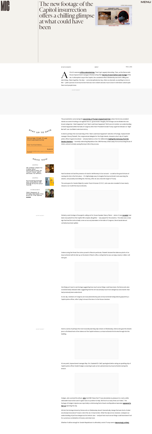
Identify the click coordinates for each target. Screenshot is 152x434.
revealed (125, 215)
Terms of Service (48, 151)
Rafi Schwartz (67, 67)
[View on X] (97, 159)
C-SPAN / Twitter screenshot (126, 5)
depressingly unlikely (122, 422)
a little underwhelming (87, 72)
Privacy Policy (29, 152)
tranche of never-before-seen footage (114, 75)
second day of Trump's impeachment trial (97, 119)
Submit (50, 149)
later (84, 398)
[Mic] (5, 6)
